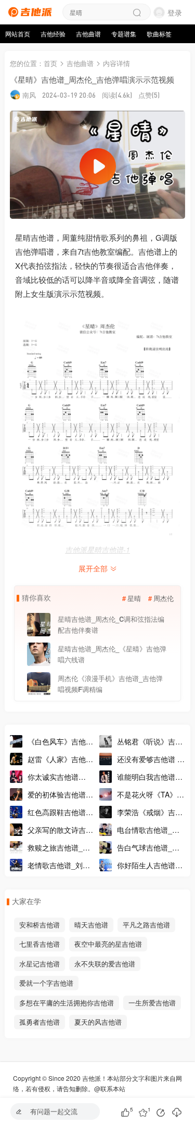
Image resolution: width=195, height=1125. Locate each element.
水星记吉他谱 (39, 964)
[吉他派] (28, 10)
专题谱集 (123, 33)
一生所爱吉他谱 (152, 1003)
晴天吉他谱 (91, 925)
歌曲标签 (159, 33)
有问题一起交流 (53, 1111)
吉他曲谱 (88, 33)
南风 (29, 95)
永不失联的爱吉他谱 (104, 964)
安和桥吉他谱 (39, 925)
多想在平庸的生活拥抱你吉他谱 (66, 1003)
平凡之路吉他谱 (146, 925)
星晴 (134, 598)
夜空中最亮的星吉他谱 (108, 944)
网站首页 (17, 33)
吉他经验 (53, 33)
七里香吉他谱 (39, 944)
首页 (50, 63)
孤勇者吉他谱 (39, 1022)
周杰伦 (163, 598)
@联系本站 (109, 1088)
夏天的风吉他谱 (98, 1022)
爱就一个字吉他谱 (46, 983)
